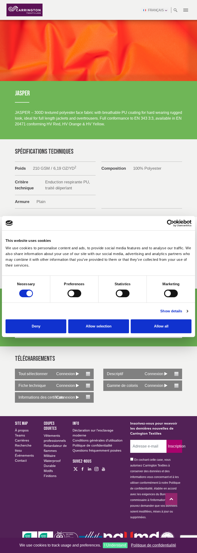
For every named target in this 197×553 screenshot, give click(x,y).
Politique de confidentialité (153, 545)
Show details (171, 311)
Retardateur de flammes (55, 448)
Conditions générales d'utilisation (98, 440)
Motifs (48, 471)
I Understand (115, 545)
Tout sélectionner (33, 374)
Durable (50, 466)
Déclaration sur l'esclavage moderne (93, 432)
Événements (24, 455)
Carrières (22, 440)
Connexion (66, 374)
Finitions (50, 476)
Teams (20, 435)
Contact (21, 460)
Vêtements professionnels (55, 438)
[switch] (74, 293)
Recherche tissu (23, 447)
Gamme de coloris (122, 386)
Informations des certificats (41, 397)
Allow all (161, 326)
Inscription (175, 446)
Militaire (49, 456)
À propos (22, 430)
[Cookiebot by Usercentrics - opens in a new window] (170, 223)
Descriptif (115, 374)
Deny (36, 326)
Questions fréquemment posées (97, 450)
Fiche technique (32, 386)
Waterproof (52, 461)
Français (156, 10)
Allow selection (98, 326)
